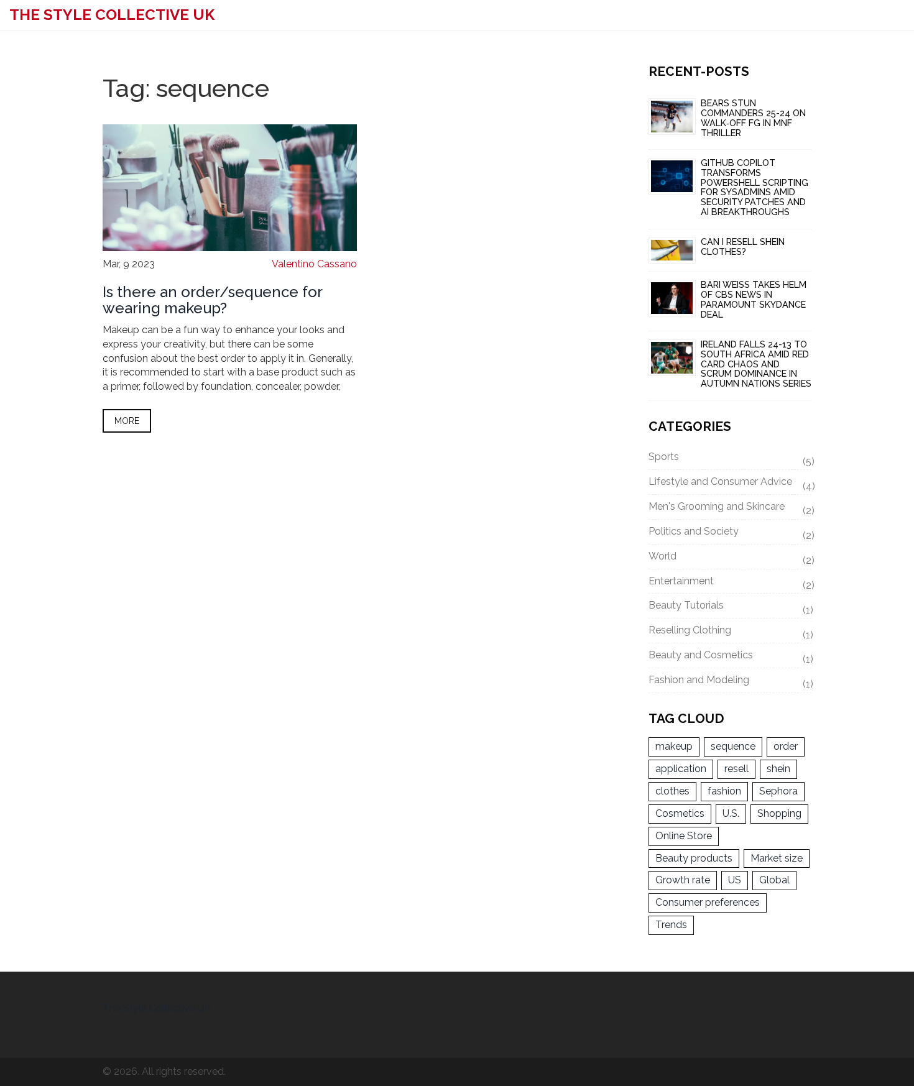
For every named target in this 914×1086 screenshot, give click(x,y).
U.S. (730, 813)
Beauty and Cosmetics (730, 657)
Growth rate (682, 880)
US (734, 880)
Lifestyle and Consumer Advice (730, 484)
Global (774, 880)
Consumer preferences (707, 902)
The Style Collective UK (112, 15)
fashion (724, 791)
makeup (674, 746)
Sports (730, 459)
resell (736, 769)
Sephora (778, 791)
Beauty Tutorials (730, 607)
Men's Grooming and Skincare (730, 508)
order (785, 746)
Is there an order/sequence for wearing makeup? (212, 300)
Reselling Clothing (730, 632)
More (126, 421)
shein (778, 769)
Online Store (683, 836)
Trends (671, 925)
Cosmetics (679, 813)
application (680, 769)
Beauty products (693, 858)
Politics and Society (730, 533)
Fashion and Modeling (730, 682)
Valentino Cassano (314, 264)
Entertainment (730, 583)
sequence (733, 746)
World (730, 558)
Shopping (779, 813)
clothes (672, 791)
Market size (776, 858)
